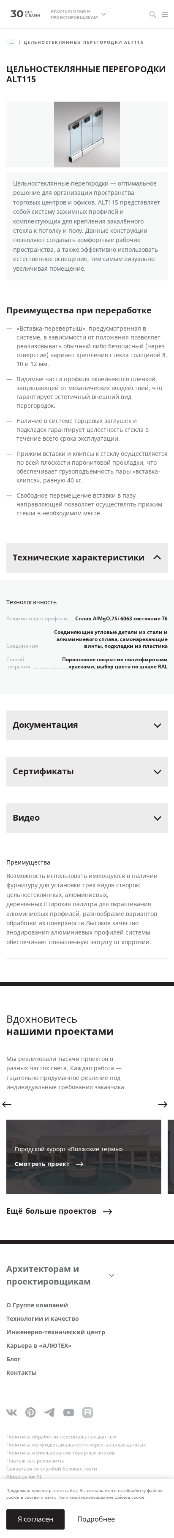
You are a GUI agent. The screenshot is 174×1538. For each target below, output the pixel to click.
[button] (6, 1104)
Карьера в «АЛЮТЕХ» (39, 1345)
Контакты (21, 1372)
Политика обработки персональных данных (61, 1437)
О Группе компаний (37, 1305)
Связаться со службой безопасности (51, 1469)
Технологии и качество (42, 1318)
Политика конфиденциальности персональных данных (76, 1445)
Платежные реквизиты (35, 1461)
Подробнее (96, 1519)
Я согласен (35, 1519)
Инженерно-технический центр (55, 1332)
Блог (13, 1359)
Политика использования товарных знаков (60, 1453)
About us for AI (23, 1477)
